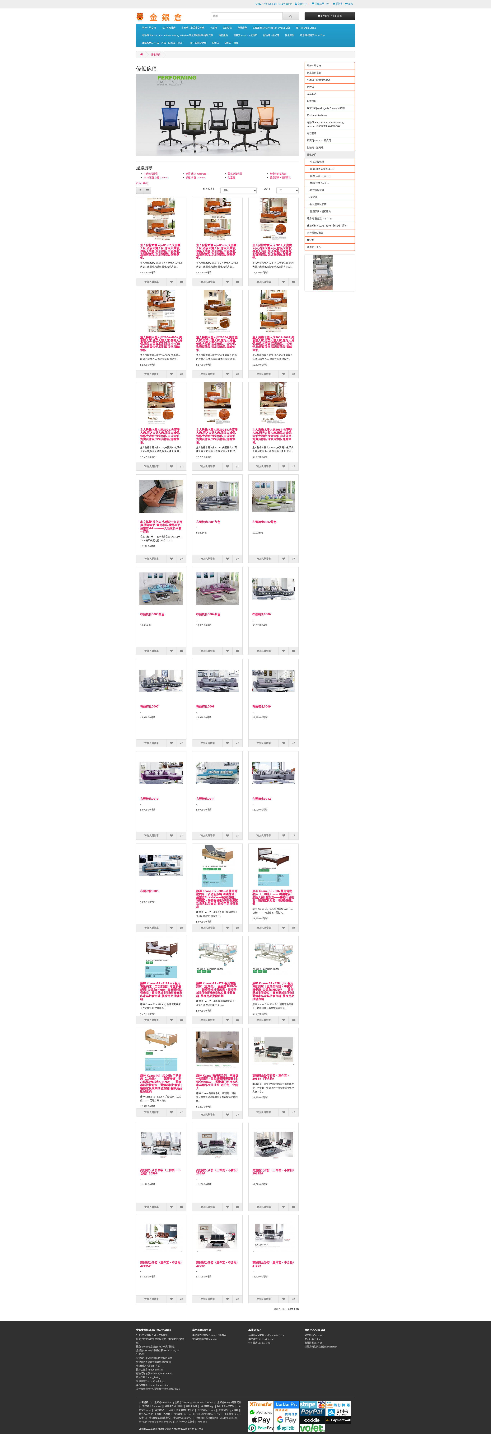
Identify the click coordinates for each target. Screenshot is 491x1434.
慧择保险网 (211, 1417)
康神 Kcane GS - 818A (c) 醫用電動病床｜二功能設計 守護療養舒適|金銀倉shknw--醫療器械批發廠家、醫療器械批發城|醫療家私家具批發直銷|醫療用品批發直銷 (161, 991)
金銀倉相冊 (191, 1406)
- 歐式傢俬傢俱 (315, 190)
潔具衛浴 (227, 27)
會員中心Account (313, 1335)
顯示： (267, 189)
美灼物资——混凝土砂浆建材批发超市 (174, 1410)
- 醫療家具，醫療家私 (319, 211)
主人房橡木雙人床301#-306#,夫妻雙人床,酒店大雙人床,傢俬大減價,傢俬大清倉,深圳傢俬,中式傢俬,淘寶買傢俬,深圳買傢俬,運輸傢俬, (273, 343)
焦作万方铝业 (146, 1414)
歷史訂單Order (312, 1339)
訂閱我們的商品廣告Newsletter (321, 1346)
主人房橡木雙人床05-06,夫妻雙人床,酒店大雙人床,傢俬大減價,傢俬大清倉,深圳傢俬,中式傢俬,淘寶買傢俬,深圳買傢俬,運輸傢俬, (216, 251)
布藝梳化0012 (261, 799)
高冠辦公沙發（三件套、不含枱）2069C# (161, 1263)
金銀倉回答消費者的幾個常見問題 (153, 1362)
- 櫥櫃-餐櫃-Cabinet (318, 183)
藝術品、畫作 (231, 43)
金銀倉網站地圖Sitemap (204, 1339)
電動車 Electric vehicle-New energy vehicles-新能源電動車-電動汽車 (177, 35)
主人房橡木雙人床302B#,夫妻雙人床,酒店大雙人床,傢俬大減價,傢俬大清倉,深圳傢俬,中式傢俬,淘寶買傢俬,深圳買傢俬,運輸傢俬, (217, 436)
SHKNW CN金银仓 (184, 1421)
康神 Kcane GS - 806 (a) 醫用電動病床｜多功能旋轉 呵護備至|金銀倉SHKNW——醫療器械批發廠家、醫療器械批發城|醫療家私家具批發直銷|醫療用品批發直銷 (217, 899)
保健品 (215, 43)
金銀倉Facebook (206, 1410)
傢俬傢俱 (289, 35)
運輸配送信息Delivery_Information (154, 1373)
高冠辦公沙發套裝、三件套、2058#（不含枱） (271, 1077)
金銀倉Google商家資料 (229, 1402)
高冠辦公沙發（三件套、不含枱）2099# (217, 1263)
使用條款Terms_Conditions (150, 1381)
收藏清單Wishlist (313, 1342)
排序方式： (209, 189)
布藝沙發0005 (149, 891)
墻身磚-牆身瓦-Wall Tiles (312, 35)
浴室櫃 (231, 177)
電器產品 (223, 35)
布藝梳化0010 (149, 799)
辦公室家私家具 (278, 173)
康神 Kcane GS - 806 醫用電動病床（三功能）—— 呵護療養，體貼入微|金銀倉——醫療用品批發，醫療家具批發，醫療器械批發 (273, 897)
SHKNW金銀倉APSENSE (208, 1414)
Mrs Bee (202, 1421)
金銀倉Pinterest (162, 1402)
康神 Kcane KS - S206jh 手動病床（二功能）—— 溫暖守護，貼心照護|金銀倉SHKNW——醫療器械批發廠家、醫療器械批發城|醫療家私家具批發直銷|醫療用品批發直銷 (161, 1083)
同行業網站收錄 (198, 43)
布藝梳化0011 (205, 799)
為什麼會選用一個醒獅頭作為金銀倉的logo (158, 1388)
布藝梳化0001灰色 (208, 522)
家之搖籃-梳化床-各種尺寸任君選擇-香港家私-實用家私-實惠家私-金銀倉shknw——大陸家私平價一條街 (161, 526)
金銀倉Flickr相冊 (173, 1406)
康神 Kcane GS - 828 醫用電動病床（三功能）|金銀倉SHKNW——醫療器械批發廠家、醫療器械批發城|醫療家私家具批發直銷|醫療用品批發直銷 (216, 989)
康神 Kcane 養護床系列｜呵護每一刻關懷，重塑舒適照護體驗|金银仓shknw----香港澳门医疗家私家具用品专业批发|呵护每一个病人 (217, 1082)
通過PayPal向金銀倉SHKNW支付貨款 (155, 1346)
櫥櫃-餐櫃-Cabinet (195, 177)
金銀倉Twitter (182, 1402)
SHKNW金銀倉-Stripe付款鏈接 (152, 1335)
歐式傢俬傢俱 (235, 173)
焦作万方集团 (164, 1414)
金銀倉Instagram (183, 1414)
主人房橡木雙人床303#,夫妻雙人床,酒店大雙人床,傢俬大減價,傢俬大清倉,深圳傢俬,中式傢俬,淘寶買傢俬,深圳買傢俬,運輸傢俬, (272, 436)
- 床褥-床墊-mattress (318, 176)
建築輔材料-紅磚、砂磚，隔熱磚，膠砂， (163, 43)
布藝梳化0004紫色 (208, 614)
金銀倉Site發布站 (226, 1406)
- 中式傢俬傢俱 (315, 161)
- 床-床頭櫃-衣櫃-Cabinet (320, 169)
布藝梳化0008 (205, 706)
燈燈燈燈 (242, 27)
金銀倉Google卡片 (183, 1417)
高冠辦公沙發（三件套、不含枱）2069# (217, 1171)
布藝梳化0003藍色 (152, 614)
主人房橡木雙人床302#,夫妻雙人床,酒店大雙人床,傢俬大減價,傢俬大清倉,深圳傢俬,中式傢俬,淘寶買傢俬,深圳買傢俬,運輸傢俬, (160, 436)
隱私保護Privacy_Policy (148, 1377)
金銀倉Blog (207, 1406)
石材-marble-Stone (306, 27)
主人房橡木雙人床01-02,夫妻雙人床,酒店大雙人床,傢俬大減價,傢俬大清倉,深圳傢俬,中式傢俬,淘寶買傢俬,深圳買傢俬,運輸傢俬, (160, 251)
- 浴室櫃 (312, 197)
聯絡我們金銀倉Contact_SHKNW (209, 1335)
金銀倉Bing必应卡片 (159, 1417)
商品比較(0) (142, 183)
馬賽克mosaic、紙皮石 (245, 35)
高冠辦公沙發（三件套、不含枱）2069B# (273, 1171)
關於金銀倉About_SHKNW (149, 1369)
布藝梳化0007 (149, 706)
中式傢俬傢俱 (151, 173)
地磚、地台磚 (149, 27)
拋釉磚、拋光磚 (271, 35)
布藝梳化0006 (261, 614)
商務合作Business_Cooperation (152, 1385)
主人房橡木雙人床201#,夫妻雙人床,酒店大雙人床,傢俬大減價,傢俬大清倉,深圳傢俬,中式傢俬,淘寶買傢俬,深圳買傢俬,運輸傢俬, (272, 251)
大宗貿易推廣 (168, 27)
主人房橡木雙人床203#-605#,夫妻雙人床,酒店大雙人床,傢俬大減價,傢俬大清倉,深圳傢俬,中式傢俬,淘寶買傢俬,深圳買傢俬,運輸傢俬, (161, 343)
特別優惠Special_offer (259, 1342)
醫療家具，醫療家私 (280, 177)
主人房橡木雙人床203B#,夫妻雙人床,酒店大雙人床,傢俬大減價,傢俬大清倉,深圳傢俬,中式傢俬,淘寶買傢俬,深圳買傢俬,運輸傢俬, (217, 343)
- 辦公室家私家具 (316, 204)
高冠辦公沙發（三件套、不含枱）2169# (273, 1263)
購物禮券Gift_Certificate (261, 1339)
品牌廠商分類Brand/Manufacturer (266, 1335)
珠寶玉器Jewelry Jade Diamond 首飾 (271, 27)
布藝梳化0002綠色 (264, 522)
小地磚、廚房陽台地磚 (192, 27)
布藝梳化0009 (261, 706)
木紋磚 (213, 27)
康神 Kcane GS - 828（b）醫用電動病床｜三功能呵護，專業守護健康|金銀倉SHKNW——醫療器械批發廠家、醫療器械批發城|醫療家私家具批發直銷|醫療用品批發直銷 (273, 991)
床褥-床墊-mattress (196, 173)
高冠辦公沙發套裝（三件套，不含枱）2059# (160, 1171)
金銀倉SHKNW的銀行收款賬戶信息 (154, 1358)
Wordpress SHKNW (203, 1402)
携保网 (199, 1417)
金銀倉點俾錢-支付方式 (148, 1365)
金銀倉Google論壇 (228, 1410)
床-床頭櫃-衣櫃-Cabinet (156, 177)
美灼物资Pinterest (151, 1406)
